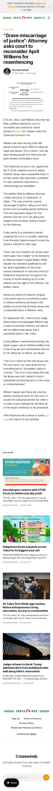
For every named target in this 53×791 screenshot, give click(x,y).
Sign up (16, 718)
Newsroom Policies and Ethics (26, 727)
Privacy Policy (26, 723)
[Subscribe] (46, 777)
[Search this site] (44, 18)
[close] (49, 6)
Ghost (33, 734)
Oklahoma (8, 29)
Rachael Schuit (20, 70)
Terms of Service (32, 718)
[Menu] (49, 18)
